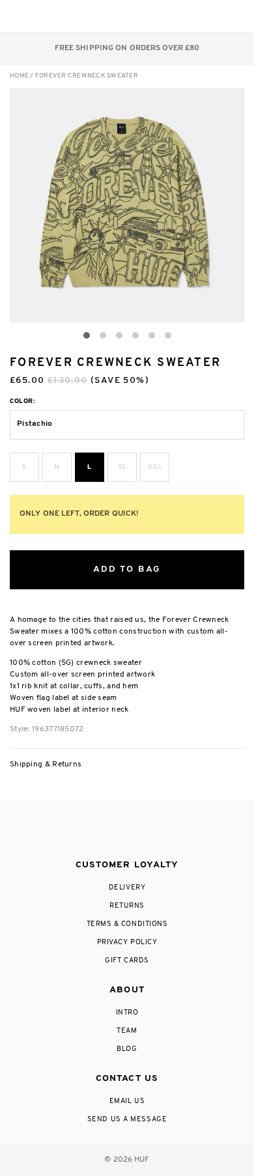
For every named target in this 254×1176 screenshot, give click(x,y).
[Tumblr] (151, 831)
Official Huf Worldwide (39, 16)
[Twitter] (126, 831)
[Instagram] (73, 831)
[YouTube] (178, 831)
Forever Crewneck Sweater (86, 75)
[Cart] (207, 16)
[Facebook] (99, 831)
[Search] (155, 16)
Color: (22, 401)
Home (19, 75)
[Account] (181, 16)
